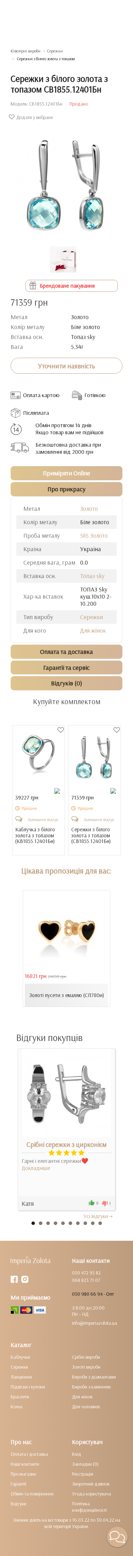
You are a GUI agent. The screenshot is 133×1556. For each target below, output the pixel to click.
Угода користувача (91, 1493)
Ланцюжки (21, 1377)
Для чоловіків (86, 1406)
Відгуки (18, 1503)
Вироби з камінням (91, 1387)
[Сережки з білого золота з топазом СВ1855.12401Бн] (66, 180)
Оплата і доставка (29, 1454)
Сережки (55, 50)
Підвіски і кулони (28, 1387)
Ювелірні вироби (25, 50)
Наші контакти (25, 1464)
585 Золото (94, 535)
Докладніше (36, 1167)
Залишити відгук (43, 819)
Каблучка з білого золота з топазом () (35, 835)
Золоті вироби (86, 1367)
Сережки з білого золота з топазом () (91, 835)
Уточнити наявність (66, 366)
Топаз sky (92, 575)
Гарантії (18, 1484)
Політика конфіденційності (89, 1506)
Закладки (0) (85, 1464)
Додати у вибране (34, 117)
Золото (89, 508)
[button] (117, 1537)
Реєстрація (82, 1474)
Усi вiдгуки (95, 1216)
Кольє (17, 1406)
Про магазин (23, 1474)
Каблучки (20, 1357)
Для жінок (93, 630)
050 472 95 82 (86, 1272)
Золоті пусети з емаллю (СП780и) (66, 995)
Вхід (76, 1454)
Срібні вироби (86, 1357)
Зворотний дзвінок (91, 1484)
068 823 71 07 (86, 1280)
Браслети (20, 1396)
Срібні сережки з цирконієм (67, 1144)
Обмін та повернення (32, 1493)
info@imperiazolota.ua (94, 1323)
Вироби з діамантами (94, 1377)
